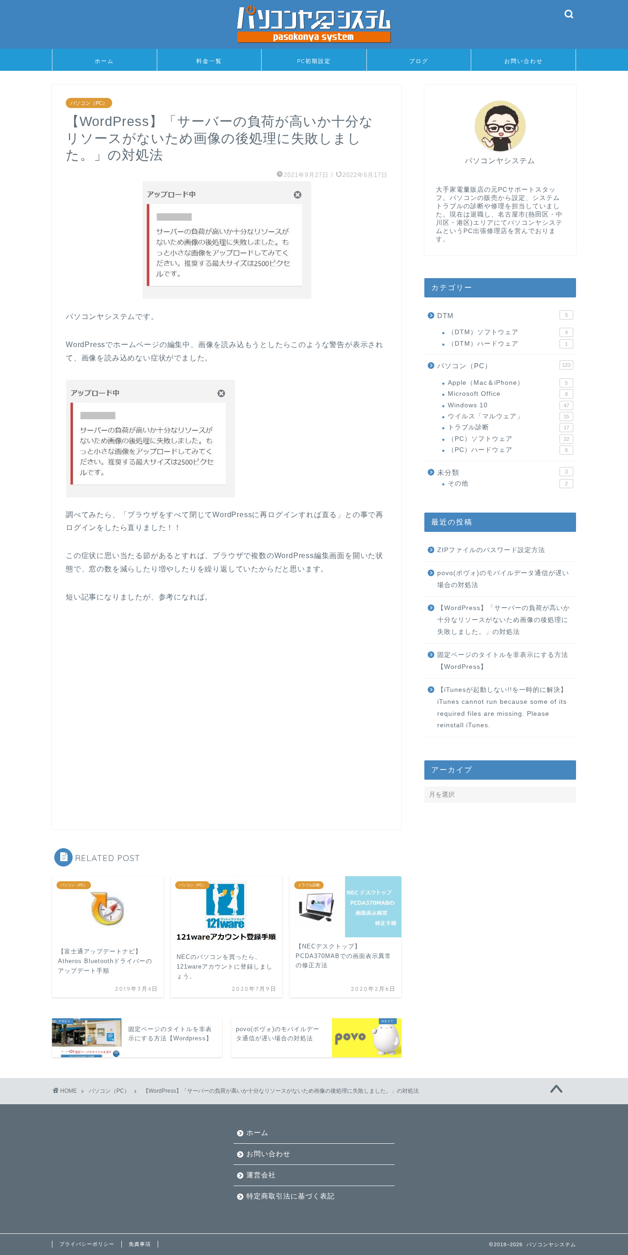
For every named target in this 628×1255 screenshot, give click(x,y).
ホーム (104, 60)
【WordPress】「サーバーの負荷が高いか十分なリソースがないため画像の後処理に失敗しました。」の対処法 (503, 620)
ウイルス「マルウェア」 (508, 416)
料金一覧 (209, 60)
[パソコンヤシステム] (314, 45)
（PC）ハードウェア (508, 449)
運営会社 (261, 1175)
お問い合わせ (523, 60)
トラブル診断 (508, 427)
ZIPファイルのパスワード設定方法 (491, 550)
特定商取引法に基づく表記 (290, 1196)
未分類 (502, 472)
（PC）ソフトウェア (508, 438)
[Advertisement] (227, 709)
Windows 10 (508, 405)
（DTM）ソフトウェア (508, 332)
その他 (508, 483)
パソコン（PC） (89, 103)
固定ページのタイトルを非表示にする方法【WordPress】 (502, 660)
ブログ (418, 60)
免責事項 (140, 1244)
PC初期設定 (314, 60)
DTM (502, 315)
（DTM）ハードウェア (508, 343)
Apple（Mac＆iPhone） (508, 382)
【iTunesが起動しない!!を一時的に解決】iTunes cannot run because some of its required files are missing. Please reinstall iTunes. (502, 707)
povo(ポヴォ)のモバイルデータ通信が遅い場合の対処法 (503, 579)
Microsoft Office (508, 393)
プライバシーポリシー (86, 1244)
